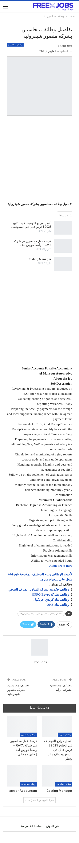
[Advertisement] (39, 159)
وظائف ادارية (65, 734)
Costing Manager (39, 259)
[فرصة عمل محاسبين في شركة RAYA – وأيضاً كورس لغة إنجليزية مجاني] (63, 246)
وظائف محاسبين (15, 44)
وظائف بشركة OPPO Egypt (50, 594)
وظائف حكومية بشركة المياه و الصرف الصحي (38, 589)
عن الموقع (52, 826)
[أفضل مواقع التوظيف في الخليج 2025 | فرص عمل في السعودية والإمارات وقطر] (63, 228)
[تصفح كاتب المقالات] (39, 647)
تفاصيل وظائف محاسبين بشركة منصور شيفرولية (41, 613)
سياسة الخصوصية (31, 826)
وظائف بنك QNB (58, 604)
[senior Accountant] (22, 775)
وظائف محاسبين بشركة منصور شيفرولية (18, 690)
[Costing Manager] (63, 264)
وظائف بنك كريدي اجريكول (51, 599)
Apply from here (60, 565)
